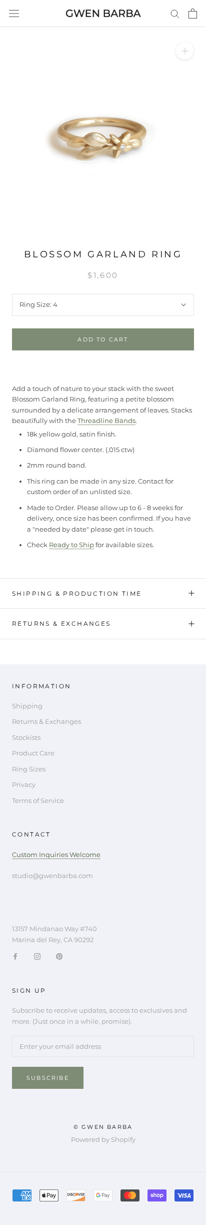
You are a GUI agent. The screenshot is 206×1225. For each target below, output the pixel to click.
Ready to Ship (71, 545)
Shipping (27, 706)
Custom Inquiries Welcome (56, 855)
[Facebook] (15, 956)
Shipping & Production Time (77, 593)
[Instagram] (37, 956)
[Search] (175, 13)
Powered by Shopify (103, 1139)
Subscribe (47, 1077)
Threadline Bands (107, 421)
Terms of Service (38, 800)
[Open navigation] (14, 14)
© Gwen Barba (103, 1126)
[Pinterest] (59, 956)
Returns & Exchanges (61, 623)
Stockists (26, 737)
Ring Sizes (29, 769)
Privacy (24, 784)
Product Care (33, 753)
